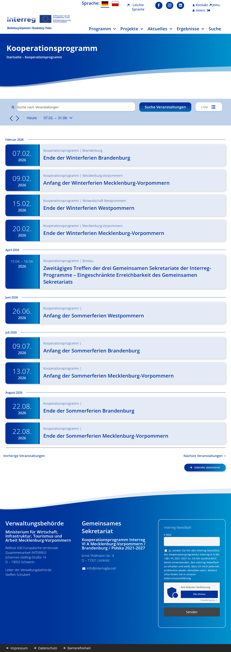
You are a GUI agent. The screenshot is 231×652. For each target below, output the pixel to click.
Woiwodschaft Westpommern (104, 200)
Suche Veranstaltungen (165, 107)
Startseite (13, 57)
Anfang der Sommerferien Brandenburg (91, 350)
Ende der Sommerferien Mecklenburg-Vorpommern (105, 435)
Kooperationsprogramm (61, 150)
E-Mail (167, 534)
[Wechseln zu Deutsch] (105, 4)
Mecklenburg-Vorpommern (102, 175)
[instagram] (169, 5)
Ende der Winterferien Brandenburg (86, 157)
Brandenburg (92, 150)
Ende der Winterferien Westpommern (88, 207)
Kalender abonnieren (207, 467)
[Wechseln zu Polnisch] (115, 3)
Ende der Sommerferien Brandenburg (88, 410)
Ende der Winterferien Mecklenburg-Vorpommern (103, 232)
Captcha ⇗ (209, 600)
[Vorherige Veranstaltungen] (11, 118)
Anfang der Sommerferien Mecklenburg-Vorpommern (108, 375)
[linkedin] (180, 5)
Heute (32, 117)
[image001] (39, 16)
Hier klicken (199, 594)
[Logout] (208, 8)
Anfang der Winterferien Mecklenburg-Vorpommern (106, 182)
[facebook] (158, 5)
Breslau (87, 261)
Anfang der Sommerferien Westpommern (93, 315)
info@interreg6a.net (101, 568)
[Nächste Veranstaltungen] (18, 118)
